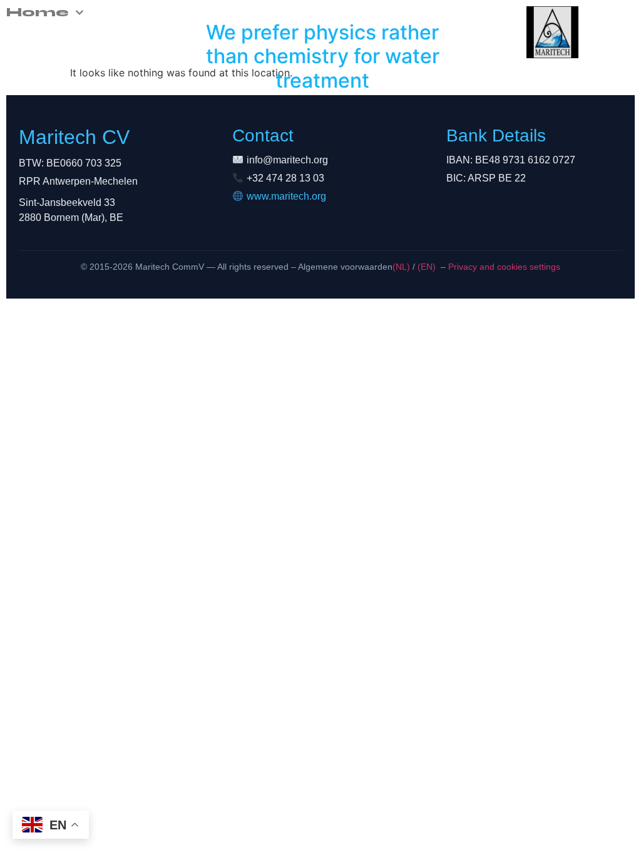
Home (37, 12)
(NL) (401, 267)
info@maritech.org (287, 160)
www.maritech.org (286, 196)
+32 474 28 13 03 (285, 178)
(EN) (427, 267)
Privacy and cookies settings (503, 267)
